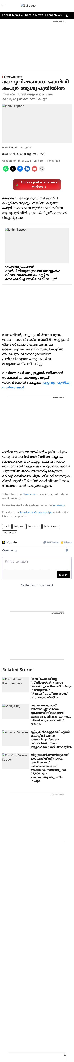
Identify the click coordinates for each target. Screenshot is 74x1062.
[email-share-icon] (34, 171)
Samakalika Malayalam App (36, 512)
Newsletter (29, 494)
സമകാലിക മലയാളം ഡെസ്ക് (23, 154)
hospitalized (34, 526)
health (7, 526)
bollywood (19, 526)
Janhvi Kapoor (51, 526)
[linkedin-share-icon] (27, 171)
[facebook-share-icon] (20, 171)
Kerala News (34, 15)
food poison (10, 533)
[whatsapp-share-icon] (6, 171)
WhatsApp (59, 505)
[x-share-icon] (13, 171)
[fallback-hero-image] (15, 685)
